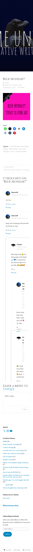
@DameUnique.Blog (10, 505)
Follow (7, 534)
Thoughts (6, 151)
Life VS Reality (7, 457)
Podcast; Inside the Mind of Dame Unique (16, 467)
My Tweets (6, 498)
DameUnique (25, 146)
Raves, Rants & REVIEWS (10, 472)
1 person (14, 204)
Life (20, 149)
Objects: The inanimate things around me (16, 463)
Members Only (7, 460)
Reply (9, 207)
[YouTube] (11, 430)
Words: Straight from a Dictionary (13, 488)
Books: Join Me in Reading (11, 444)
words (12, 151)
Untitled (8, 485)
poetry (24, 149)
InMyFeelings (13, 149)
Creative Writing (8, 447)
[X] (4, 430)
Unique (7, 82)
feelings (5, 149)
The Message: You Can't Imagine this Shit (16, 480)
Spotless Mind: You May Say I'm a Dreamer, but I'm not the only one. (16, 476)
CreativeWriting (15, 146)
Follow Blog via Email (11, 516)
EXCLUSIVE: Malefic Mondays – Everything (16, 170)
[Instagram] (7, 430)
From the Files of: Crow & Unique (13, 450)
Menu (17, 38)
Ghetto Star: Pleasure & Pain (13, 85)
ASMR (5, 441)
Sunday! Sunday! (8, 167)
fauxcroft (14, 192)
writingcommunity (20, 151)
